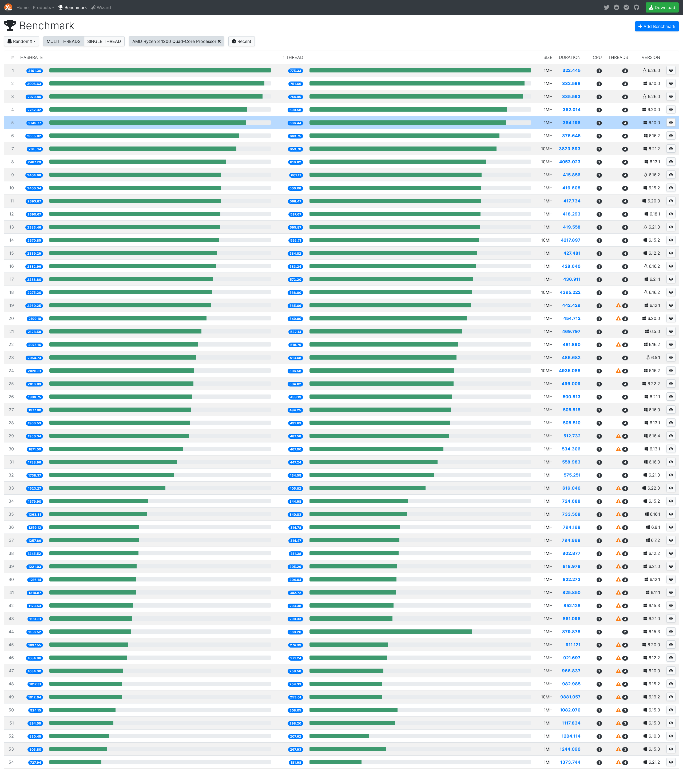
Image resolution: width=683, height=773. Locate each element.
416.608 (571, 187)
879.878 (571, 631)
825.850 (571, 592)
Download (664, 7)
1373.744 (570, 762)
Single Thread (104, 41)
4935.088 (570, 370)
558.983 (571, 462)
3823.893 (570, 148)
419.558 (572, 227)
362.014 (572, 109)
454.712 (572, 318)
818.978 (572, 566)
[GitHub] (636, 7)
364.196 (572, 122)
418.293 (572, 214)
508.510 (572, 422)
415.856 (572, 174)
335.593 (571, 96)
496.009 (571, 383)
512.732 (572, 435)
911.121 (573, 644)
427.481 (572, 253)
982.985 (571, 683)
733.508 (571, 514)
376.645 (571, 135)
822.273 (572, 579)
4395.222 (570, 292)
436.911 (572, 279)
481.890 (572, 344)
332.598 (571, 83)
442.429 (571, 305)
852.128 (572, 605)
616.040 (571, 488)
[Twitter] (606, 7)
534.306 (571, 448)
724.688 (571, 501)
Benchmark (75, 7)
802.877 (571, 553)
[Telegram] (626, 7)
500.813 (572, 396)
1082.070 (570, 710)
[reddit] (616, 7)
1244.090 (570, 749)
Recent (243, 41)
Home (23, 7)
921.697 (572, 657)
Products (42, 7)
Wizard (103, 7)
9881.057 (570, 696)
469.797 (571, 331)
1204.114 (571, 736)
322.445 (571, 70)
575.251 (572, 475)
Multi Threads (64, 41)
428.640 (571, 266)
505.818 (572, 409)
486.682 (571, 357)
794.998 (571, 540)
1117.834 (571, 723)
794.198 (572, 527)
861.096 (572, 618)
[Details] (671, 70)
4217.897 (571, 240)
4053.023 (570, 161)
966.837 (571, 670)
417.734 (572, 201)
